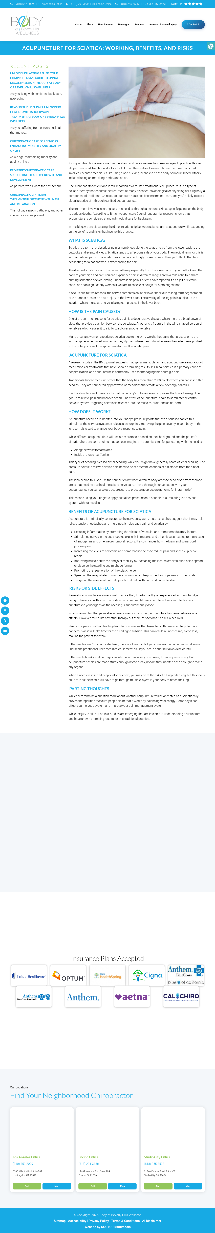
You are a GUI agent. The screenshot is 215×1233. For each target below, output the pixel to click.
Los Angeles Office (51, 4)
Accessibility (77, 1221)
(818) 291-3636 (80, 4)
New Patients (105, 24)
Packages (124, 24)
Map (56, 1186)
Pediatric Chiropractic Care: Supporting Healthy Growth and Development (36, 174)
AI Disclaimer (151, 1221)
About (90, 24)
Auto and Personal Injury (163, 24)
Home (78, 24)
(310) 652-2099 (24, 4)
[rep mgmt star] (193, 4)
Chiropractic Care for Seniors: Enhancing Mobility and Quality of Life (35, 145)
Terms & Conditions (126, 1221)
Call (27, 1186)
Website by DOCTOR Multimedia (107, 1227)
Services (139, 24)
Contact (193, 24)
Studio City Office (155, 4)
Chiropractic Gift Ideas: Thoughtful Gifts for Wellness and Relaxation (34, 199)
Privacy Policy (99, 1221)
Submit (20, 868)
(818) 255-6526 (129, 4)
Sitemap (60, 1221)
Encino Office (104, 4)
